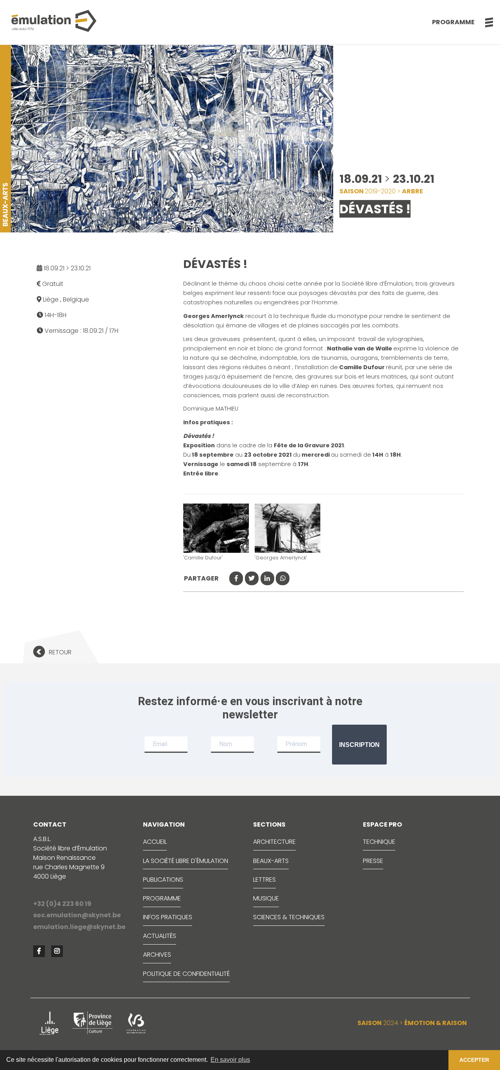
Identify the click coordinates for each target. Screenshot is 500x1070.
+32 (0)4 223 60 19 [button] (62, 903)
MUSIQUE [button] (266, 898)
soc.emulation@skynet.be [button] (77, 915)
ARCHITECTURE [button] (274, 841)
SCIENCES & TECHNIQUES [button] (289, 917)
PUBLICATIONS (163, 879)
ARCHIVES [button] (157, 954)
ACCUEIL (155, 841)
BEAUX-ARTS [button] (271, 860)
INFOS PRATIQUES (167, 917)
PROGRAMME (162, 898)
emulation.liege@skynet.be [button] (79, 926)
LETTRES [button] (264, 879)
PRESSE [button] (373, 860)
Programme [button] (453, 22)
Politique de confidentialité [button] (186, 973)
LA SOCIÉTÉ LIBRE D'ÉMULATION (185, 860)
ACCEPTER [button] (474, 1060)
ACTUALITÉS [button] (159, 935)
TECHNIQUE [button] (379, 841)
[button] (485, 22)
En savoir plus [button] (230, 1059)
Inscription (359, 744)
